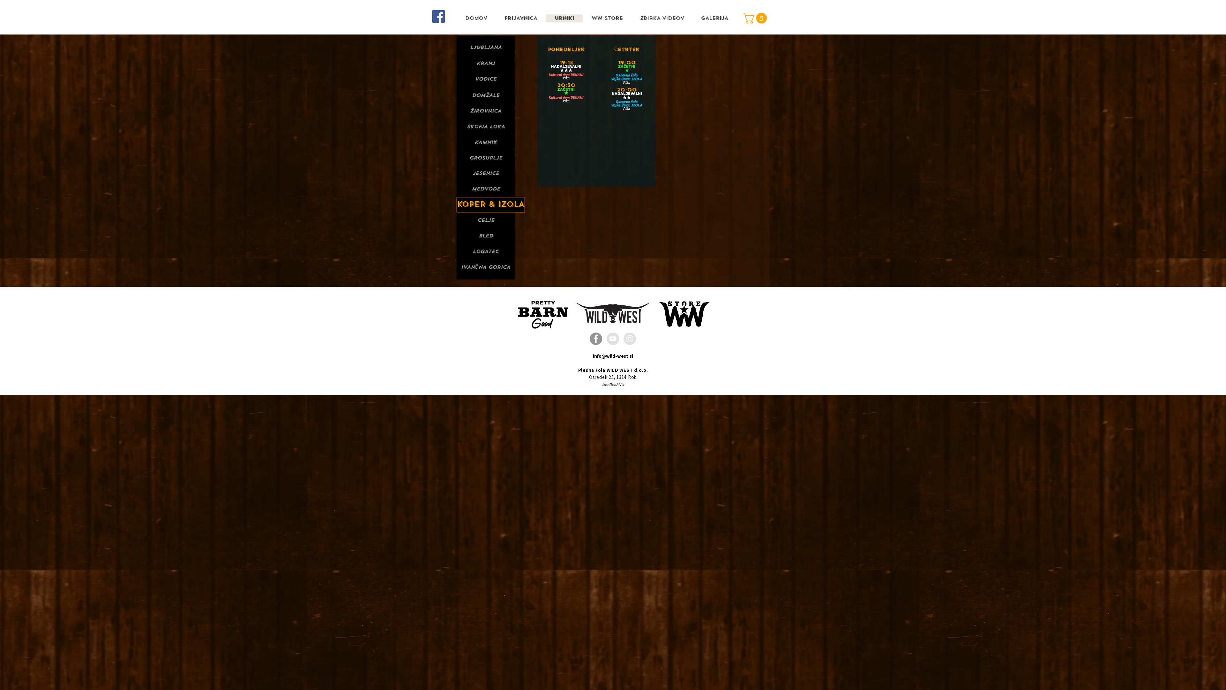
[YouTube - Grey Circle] (613, 339)
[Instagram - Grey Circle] (630, 339)
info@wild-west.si (613, 356)
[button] (756, 18)
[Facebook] (438, 16)
